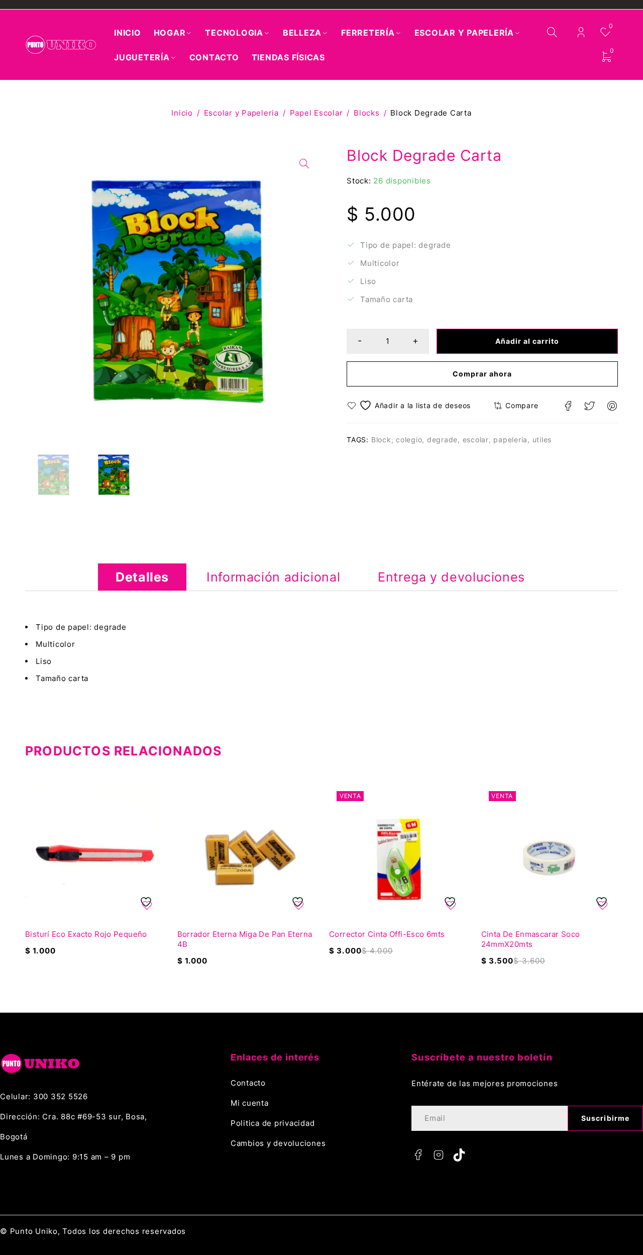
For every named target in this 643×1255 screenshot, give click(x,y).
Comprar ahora (482, 373)
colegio (409, 439)
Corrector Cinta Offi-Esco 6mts (387, 934)
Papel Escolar (316, 113)
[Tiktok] (459, 1155)
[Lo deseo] (410, 405)
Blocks (367, 113)
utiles (542, 439)
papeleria (510, 439)
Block (381, 439)
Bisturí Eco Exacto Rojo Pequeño (86, 934)
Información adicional (273, 577)
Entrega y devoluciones (451, 577)
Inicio (182, 113)
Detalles (142, 577)
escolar (476, 439)
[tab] (142, 577)
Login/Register (581, 32)
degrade (442, 439)
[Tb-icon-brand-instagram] (438, 1155)
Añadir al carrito (527, 341)
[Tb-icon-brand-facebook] (417, 1155)
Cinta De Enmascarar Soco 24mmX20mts (530, 939)
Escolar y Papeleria (241, 113)
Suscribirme (605, 1118)
